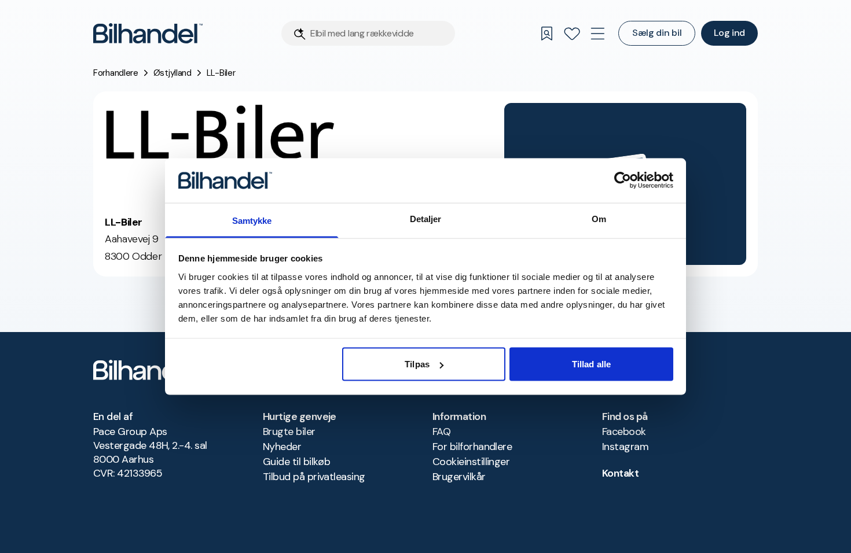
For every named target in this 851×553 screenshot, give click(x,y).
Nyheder (282, 446)
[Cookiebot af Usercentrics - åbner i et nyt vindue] (622, 180)
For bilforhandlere (472, 446)
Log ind (729, 33)
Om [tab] (599, 218)
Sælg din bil (656, 33)
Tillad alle (591, 364)
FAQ (441, 431)
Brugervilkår (459, 476)
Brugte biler (289, 431)
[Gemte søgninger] (546, 33)
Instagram (625, 446)
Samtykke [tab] (252, 220)
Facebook (624, 431)
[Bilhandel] (148, 33)
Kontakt (620, 473)
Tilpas (417, 364)
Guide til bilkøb (296, 461)
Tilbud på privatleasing (314, 476)
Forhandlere (115, 73)
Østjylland (172, 73)
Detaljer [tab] (426, 218)
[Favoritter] (572, 33)
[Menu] (597, 33)
